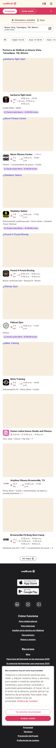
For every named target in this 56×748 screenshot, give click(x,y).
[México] (44, 3)
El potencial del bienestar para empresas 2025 (28, 663)
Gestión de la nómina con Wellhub (28, 630)
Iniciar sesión (28, 11)
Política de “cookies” (27, 701)
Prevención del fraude (28, 736)
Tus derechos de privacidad (28, 712)
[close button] (51, 11)
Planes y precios (28, 639)
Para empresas (28, 626)
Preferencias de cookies (28, 740)
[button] (5, 40)
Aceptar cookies (28, 718)
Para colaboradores (28, 621)
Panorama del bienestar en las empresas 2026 (28, 659)
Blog (28, 654)
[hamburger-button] (51, 3)
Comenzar (10, 11)
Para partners (28, 635)
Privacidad (28, 727)
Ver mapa (26, 558)
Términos (28, 732)
